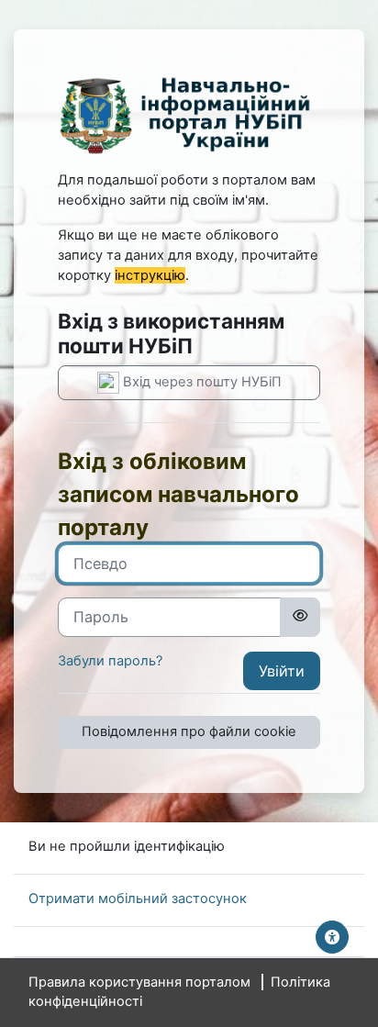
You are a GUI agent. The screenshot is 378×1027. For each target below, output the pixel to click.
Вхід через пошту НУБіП (200, 382)
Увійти (282, 671)
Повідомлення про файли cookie (189, 731)
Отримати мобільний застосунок (137, 898)
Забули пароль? (110, 661)
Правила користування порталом (139, 982)
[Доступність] (332, 937)
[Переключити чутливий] (300, 616)
